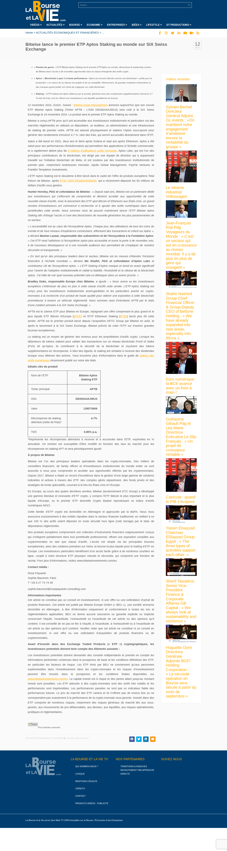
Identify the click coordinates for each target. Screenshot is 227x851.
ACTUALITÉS (54, 25)
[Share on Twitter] (139, 739)
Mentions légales (86, 781)
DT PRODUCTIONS (178, 25)
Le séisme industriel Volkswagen (176, 192)
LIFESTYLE (153, 25)
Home (29, 32)
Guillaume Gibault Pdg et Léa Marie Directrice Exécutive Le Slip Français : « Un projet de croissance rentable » (181, 437)
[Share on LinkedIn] (146, 739)
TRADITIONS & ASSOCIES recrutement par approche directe (137, 770)
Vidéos (35, 25)
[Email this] (153, 739)
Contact (80, 796)
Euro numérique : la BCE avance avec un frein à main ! (181, 386)
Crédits (80, 788)
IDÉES (136, 25)
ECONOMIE (94, 25)
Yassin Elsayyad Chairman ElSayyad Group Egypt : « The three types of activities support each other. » (180, 541)
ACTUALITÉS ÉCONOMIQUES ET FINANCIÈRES (67, 32)
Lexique (80, 774)
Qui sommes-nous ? (86, 766)
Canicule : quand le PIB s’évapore (180, 499)
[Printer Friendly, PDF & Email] (33, 724)
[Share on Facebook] (132, 739)
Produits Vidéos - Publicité (91, 803)
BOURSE (75, 25)
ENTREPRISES (116, 25)
